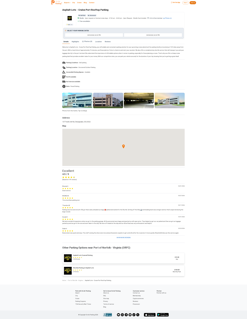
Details (66, 42)
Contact (91, 2)
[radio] (63, 177)
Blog (85, 2)
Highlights (75, 42)
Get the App (176, 2)
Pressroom (136, 304)
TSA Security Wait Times (83, 304)
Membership (137, 295)
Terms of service (108, 304)
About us (106, 293)
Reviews (108, 42)
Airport (77, 293)
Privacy (105, 301)
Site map (106, 298)
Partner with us (161, 293)
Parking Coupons (80, 301)
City (73, 2)
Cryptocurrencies (138, 298)
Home (64, 280)
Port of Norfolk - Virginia (75, 280)
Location (98, 42)
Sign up (193, 2)
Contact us (136, 293)
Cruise (79, 2)
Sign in (185, 2)
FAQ (104, 295)
